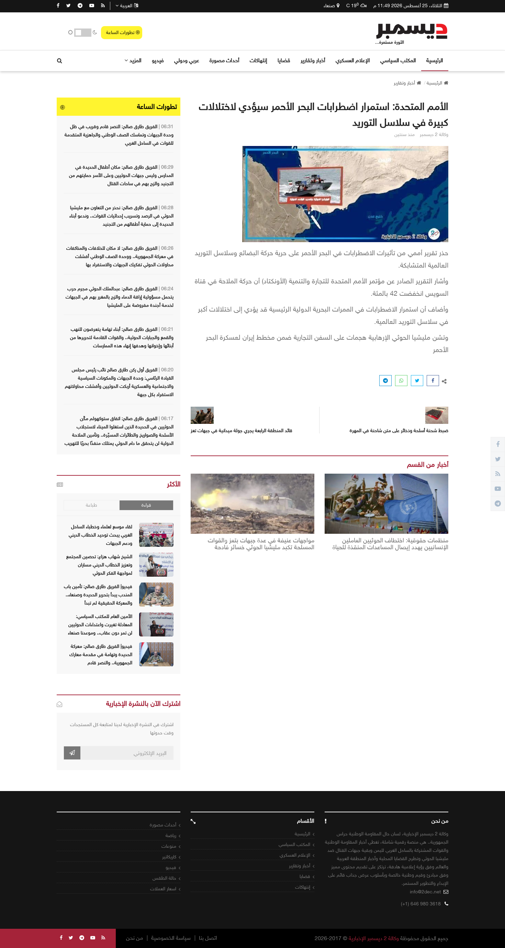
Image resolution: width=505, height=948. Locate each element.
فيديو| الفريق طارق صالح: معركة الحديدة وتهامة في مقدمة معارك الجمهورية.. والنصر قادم (100, 654)
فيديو (158, 60)
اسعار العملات (163, 888)
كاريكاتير (169, 857)
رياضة (171, 835)
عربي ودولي (186, 60)
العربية (126, 5)
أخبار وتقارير (313, 60)
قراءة (146, 505)
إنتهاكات (258, 60)
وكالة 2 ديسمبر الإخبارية (374, 938)
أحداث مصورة (224, 60)
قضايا (284, 60)
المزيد (136, 60)
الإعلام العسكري (353, 60)
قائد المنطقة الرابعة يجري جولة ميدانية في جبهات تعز (241, 430)
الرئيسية (434, 60)
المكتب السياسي (398, 60)
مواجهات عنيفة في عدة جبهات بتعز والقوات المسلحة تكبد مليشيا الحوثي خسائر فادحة (261, 544)
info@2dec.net (425, 892)
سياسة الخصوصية (171, 938)
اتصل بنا (208, 938)
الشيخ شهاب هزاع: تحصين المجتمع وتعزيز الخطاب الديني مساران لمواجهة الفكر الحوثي (99, 564)
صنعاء (329, 5)
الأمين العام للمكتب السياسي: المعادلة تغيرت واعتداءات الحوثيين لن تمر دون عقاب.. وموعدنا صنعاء (100, 624)
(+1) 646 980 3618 (421, 904)
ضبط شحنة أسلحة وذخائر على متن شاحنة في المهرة (399, 430)
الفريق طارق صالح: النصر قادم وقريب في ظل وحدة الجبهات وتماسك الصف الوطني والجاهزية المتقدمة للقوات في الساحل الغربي (119, 134)
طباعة (91, 505)
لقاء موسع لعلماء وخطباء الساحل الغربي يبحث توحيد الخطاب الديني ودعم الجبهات (100, 534)
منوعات (168, 846)
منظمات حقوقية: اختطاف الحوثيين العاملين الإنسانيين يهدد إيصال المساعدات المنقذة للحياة (390, 544)
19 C (352, 5)
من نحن (134, 938)
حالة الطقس (164, 878)
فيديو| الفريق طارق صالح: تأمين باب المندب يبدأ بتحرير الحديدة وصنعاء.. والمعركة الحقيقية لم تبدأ (98, 594)
